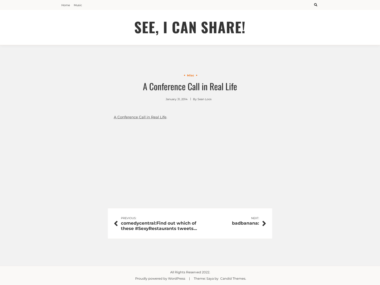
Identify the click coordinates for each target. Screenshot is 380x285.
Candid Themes (232, 278)
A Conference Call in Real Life (140, 117)
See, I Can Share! (190, 26)
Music (78, 5)
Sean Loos (205, 99)
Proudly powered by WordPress (160, 278)
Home (65, 5)
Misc (190, 75)
